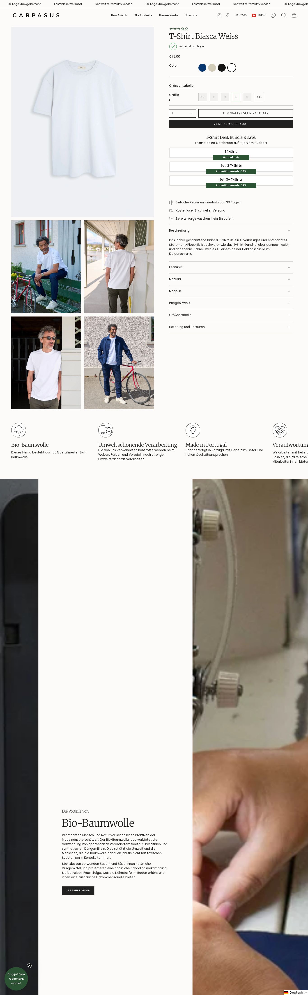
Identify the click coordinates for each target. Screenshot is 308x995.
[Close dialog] (216, 441)
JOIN (101, 546)
